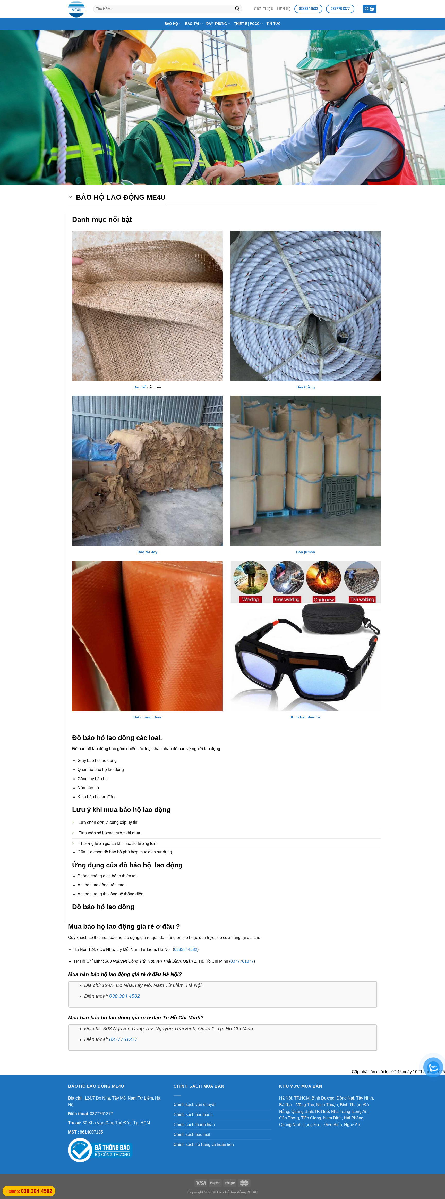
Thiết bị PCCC (246, 24)
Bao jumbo (305, 552)
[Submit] (237, 9)
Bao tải (192, 24)
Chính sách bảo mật (192, 1134)
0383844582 (185, 949)
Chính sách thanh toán (194, 1124)
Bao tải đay (147, 552)
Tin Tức (274, 24)
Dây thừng (216, 24)
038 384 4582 (124, 996)
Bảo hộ (171, 24)
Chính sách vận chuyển (195, 1104)
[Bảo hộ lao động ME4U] (76, 9)
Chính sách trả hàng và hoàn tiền (204, 1144)
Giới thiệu (263, 9)
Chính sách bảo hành (193, 1114)
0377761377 (242, 961)
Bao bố (140, 387)
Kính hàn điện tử (305, 717)
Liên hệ (284, 9)
